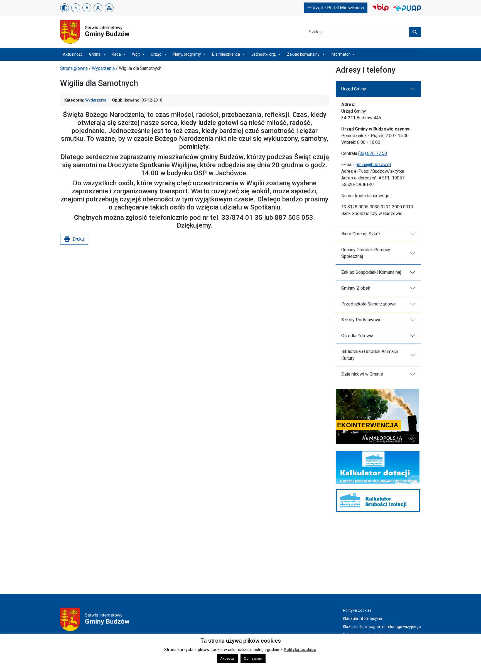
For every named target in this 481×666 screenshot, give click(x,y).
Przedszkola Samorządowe (368, 304)
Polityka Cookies (357, 610)
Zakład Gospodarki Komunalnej (371, 272)
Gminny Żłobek (355, 288)
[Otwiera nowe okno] (380, 7)
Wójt (136, 54)
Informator (340, 54)
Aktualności (73, 54)
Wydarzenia (103, 68)
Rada (116, 54)
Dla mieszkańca (226, 54)
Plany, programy (187, 54)
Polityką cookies (300, 649)
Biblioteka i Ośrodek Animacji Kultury (369, 355)
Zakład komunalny (303, 54)
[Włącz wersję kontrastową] (64, 7)
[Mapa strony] (109, 7)
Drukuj (74, 239)
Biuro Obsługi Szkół (360, 233)
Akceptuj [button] (227, 658)
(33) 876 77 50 (372, 153)
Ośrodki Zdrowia (357, 335)
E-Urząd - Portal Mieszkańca (335, 7)
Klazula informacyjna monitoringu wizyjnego (382, 626)
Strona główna (74, 68)
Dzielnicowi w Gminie (362, 374)
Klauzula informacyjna (362, 618)
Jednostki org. (263, 54)
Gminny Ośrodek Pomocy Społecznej (365, 253)
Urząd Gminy (353, 89)
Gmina (94, 54)
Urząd (156, 54)
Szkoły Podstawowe (361, 319)
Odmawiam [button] (253, 658)
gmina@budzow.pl (373, 164)
